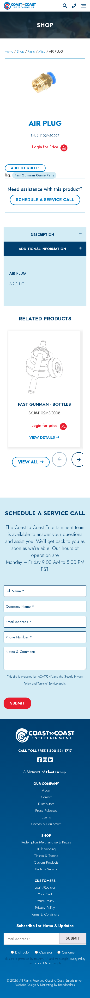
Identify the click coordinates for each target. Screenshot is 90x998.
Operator (45, 952)
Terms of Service (48, 683)
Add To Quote (25, 168)
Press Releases (46, 810)
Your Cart (45, 894)
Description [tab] (42, 234)
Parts (31, 51)
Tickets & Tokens (46, 855)
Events (46, 817)
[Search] (64, 6)
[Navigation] (83, 6)
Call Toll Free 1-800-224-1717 (45, 750)
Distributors (46, 803)
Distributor (22, 952)
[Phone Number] (73, 6)
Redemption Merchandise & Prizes (46, 842)
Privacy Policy (45, 907)
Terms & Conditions (45, 914)
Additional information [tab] (42, 248)
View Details (42, 437)
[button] (79, 459)
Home (9, 51)
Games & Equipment (46, 824)
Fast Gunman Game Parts (34, 175)
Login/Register (45, 887)
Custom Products (46, 862)
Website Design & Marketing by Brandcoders (45, 984)
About (46, 790)
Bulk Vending (46, 849)
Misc (41, 51)
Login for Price (45, 147)
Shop (20, 51)
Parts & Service (46, 869)
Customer (69, 952)
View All (28, 462)
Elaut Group (56, 772)
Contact (46, 797)
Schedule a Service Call (45, 200)
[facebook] (39, 760)
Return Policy (45, 901)
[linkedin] (50, 760)
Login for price (44, 425)
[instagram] (45, 760)
